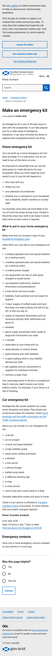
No (9, 573)
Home (5, 97)
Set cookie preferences (24, 61)
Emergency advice (19, 97)
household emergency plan (16, 239)
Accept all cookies (25, 45)
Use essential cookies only (25, 54)
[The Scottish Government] (13, 649)
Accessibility (7, 611)
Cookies (31, 611)
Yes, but (12, 580)
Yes (10, 566)
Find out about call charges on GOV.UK (22, 528)
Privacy (20, 611)
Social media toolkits (36, 617)
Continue (9, 591)
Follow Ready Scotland (12, 617)
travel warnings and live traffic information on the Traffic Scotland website (25, 416)
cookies (14, 5)
